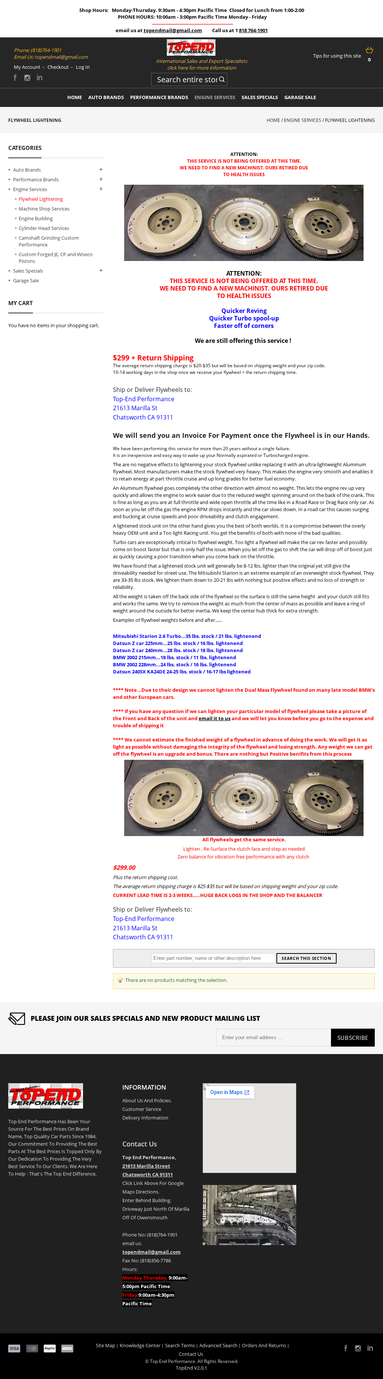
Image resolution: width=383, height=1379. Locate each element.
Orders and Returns (264, 1345)
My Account (27, 67)
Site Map (105, 1345)
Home (273, 120)
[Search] (222, 78)
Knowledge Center (140, 1345)
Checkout (58, 67)
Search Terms (180, 1345)
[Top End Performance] (191, 47)
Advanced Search (218, 1345)
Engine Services (302, 120)
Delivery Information (145, 1117)
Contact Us (139, 1143)
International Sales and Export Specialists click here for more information (201, 64)
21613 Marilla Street (146, 1166)
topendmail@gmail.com (173, 30)
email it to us (214, 718)
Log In (83, 67)
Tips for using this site (337, 55)
